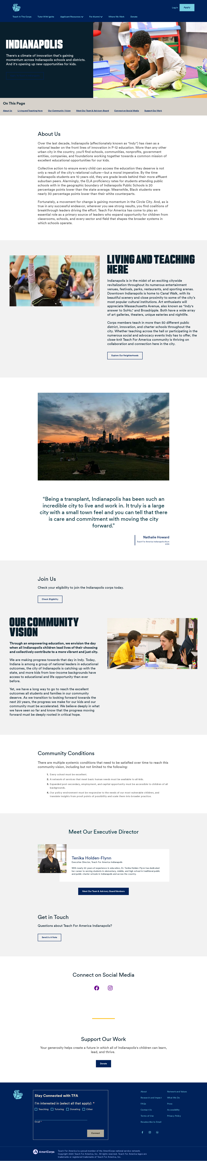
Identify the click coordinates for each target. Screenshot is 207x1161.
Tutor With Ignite (46, 16)
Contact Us (146, 1110)
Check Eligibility (50, 599)
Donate (134, 16)
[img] (101, 17)
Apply (187, 7)
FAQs (143, 1103)
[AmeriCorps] (45, 1153)
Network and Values (177, 1091)
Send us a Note (49, 937)
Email (38, 1122)
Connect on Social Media (126, 110)
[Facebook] (96, 988)
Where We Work (116, 16)
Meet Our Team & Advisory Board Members (103, 891)
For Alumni (94, 16)
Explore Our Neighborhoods (125, 355)
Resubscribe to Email (151, 1122)
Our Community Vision (59, 110)
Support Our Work (153, 110)
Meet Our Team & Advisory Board (92, 110)
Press (169, 1103)
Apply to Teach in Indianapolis (25, 75)
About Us (7, 110)
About (144, 1091)
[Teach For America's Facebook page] (142, 1132)
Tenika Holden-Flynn (91, 857)
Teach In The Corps (22, 16)
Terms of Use (147, 1116)
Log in (175, 7)
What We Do (173, 1097)
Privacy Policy (174, 1116)
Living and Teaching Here (30, 110)
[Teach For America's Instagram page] (150, 1132)
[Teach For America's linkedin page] (157, 1132)
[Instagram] (110, 988)
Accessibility (173, 1110)
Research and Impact (151, 1097)
